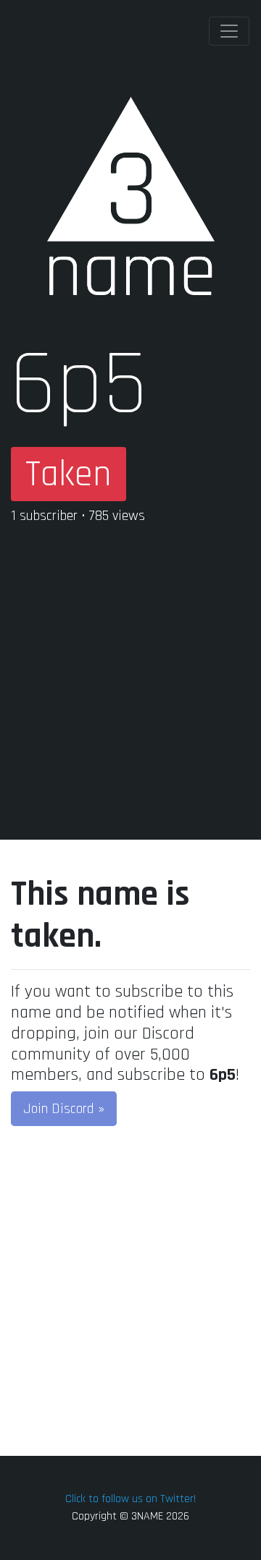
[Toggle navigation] (229, 31)
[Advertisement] (130, 667)
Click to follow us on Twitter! (130, 1498)
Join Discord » (63, 1108)
